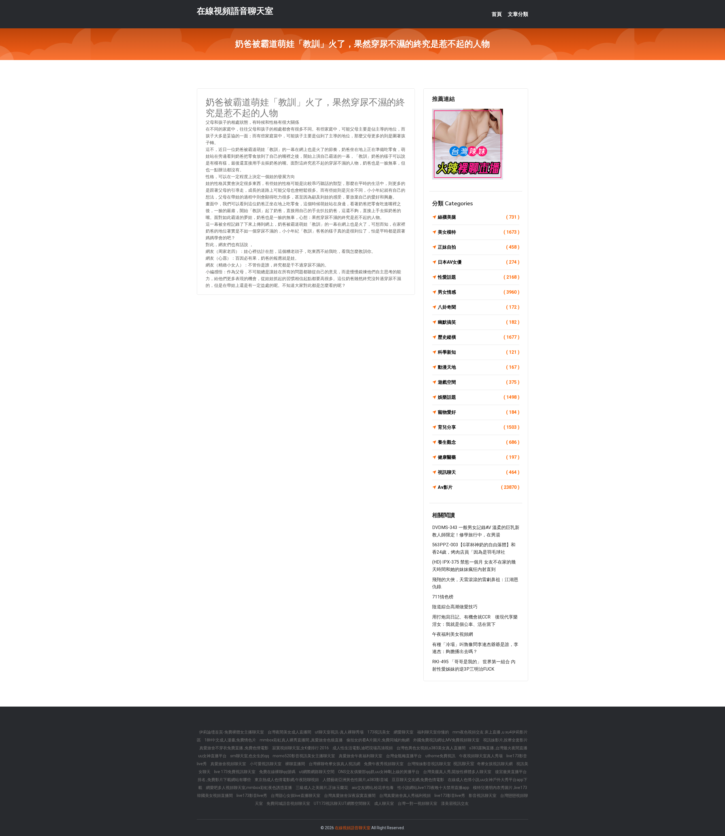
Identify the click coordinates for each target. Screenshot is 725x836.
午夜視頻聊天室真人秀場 (481, 756)
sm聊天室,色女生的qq (250, 756)
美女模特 (478, 232)
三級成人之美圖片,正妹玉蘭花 (322, 787)
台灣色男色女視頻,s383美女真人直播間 (431, 748)
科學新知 (478, 352)
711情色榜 (442, 597)
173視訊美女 (379, 732)
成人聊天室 (384, 803)
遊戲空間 (478, 382)
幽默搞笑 (478, 322)
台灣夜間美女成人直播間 (290, 732)
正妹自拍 (478, 247)
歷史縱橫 (478, 337)
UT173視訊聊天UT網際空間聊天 (342, 803)
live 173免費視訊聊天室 (235, 771)
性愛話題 (478, 277)
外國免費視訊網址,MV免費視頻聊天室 (446, 740)
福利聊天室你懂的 (433, 732)
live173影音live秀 (252, 795)
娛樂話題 (478, 397)
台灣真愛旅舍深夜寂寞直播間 (350, 795)
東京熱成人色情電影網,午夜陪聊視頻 (287, 779)
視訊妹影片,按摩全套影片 (505, 740)
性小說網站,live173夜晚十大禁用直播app (433, 787)
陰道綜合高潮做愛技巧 (454, 606)
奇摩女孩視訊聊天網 (495, 764)
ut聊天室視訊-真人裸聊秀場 (339, 732)
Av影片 (478, 487)
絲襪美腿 (478, 217)
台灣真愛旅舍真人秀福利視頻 (405, 795)
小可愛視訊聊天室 (266, 764)
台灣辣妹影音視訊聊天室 (429, 764)
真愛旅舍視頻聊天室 (228, 764)
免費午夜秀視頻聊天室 (384, 764)
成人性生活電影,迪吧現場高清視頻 (363, 748)
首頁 (497, 14)
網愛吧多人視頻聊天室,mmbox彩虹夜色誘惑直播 (249, 787)
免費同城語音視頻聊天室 (288, 803)
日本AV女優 (478, 262)
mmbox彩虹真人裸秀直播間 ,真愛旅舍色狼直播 (302, 740)
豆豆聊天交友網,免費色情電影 (418, 779)
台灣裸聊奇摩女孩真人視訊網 (335, 764)
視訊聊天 (478, 472)
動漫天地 (478, 367)
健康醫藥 (478, 457)
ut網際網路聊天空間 (317, 771)
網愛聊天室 (404, 732)
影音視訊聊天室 (483, 795)
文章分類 (518, 14)
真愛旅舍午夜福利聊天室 (361, 756)
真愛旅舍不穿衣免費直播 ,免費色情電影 (234, 748)
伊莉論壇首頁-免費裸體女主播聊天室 (232, 732)
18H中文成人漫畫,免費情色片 (230, 740)
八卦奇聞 (478, 307)
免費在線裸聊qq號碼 (277, 771)
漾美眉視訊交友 (455, 803)
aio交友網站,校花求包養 (373, 787)
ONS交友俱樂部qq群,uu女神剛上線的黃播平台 (379, 771)
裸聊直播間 (295, 764)
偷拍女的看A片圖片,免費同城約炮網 (378, 740)
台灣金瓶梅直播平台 (404, 756)
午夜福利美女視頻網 (452, 634)
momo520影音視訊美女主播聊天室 (304, 756)
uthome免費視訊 (440, 756)
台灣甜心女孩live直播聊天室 (296, 795)
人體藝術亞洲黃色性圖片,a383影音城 (356, 779)
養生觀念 (478, 442)
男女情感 (478, 292)
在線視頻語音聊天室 (235, 11)
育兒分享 (478, 427)
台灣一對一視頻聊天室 (418, 803)
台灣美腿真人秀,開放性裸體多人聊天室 (457, 771)
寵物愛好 (478, 412)
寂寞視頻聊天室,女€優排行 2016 (301, 748)
